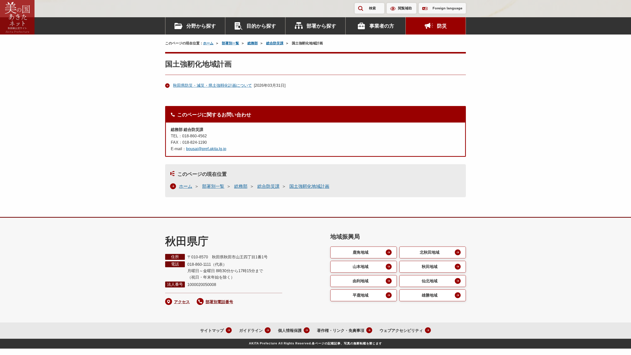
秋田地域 (430, 267)
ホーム (208, 43)
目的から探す (261, 26)
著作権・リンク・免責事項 (340, 330)
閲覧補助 (405, 8)
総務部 (252, 43)
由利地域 (360, 281)
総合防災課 (274, 43)
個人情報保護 (290, 330)
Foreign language (447, 8)
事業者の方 (381, 26)
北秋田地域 (429, 252)
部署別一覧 (230, 43)
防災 (442, 26)
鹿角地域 (360, 252)
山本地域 (360, 267)
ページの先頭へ (617, 344)
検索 (372, 8)
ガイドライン (251, 330)
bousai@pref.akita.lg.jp (206, 149)
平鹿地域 (360, 295)
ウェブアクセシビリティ (401, 330)
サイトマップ (212, 330)
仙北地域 (430, 281)
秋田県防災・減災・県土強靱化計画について (212, 85)
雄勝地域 (430, 295)
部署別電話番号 (219, 302)
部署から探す (321, 26)
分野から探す (201, 26)
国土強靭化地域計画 (309, 186)
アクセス (182, 302)
